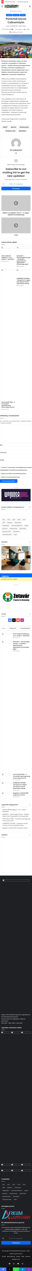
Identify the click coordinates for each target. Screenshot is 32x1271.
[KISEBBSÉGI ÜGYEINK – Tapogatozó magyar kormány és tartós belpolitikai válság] (24, 273)
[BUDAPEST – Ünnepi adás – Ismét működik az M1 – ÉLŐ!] (6, 1172)
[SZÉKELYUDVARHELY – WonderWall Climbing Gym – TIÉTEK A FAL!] (26, 1172)
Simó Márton (16, 531)
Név (1, 445)
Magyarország (13, 528)
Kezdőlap (14, 11)
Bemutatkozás (11, 1256)
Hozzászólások (25, 628)
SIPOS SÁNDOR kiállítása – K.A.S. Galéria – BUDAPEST (7, 257)
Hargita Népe (5, 525)
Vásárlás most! (16, 1259)
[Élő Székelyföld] (11, 6)
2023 (13, 519)
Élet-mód (15, 15)
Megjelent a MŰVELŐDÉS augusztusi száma (21, 794)
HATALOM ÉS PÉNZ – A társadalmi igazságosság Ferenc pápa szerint (8, 404)
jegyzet (26, 525)
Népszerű (13, 628)
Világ (22, 1256)
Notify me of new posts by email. (11, 477)
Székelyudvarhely (6, 534)
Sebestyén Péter (6, 531)
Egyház (20, 11)
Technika (27, 1256)
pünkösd (23, 131)
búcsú (14, 127)
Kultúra (23, 15)
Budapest (9, 522)
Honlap (2, 460)
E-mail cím (3, 452)
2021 (5, 127)
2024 (19, 519)
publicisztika (23, 528)
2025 (24, 519)
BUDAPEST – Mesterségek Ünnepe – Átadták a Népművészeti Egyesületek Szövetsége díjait (23, 260)
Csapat (18, 1256)
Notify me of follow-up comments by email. (14, 473)
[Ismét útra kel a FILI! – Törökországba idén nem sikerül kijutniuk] (6, 1166)
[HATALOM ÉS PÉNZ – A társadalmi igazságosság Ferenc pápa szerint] (8, 335)
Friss (3, 628)
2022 (8, 519)
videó (15, 534)
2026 (3, 522)
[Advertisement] (16, 855)
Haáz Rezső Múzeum (16, 525)
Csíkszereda (11, 131)
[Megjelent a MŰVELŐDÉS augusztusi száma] (7, 795)
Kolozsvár (4, 528)
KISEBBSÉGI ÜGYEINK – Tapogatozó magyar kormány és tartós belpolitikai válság (23, 281)
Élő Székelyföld (8, 29)
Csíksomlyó (25, 127)
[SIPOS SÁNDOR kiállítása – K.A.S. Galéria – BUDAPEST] (8, 250)
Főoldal (4, 1256)
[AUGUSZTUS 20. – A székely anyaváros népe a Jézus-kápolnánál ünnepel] (16, 1172)
